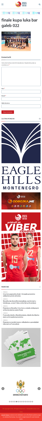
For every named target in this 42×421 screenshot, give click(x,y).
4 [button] (14, 401)
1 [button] (9, 401)
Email (3, 96)
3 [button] (13, 401)
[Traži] (40, 5)
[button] (2, 388)
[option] (20, 388)
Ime (3, 88)
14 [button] (32, 401)
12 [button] (28, 401)
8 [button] (21, 401)
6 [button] (18, 401)
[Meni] (2, 5)
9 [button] (23, 401)
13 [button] (30, 401)
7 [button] (20, 401)
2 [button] (11, 401)
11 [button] (27, 401)
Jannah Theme (5, 415)
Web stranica (5, 103)
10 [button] (25, 401)
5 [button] (16, 401)
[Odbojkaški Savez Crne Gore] (21, 4)
